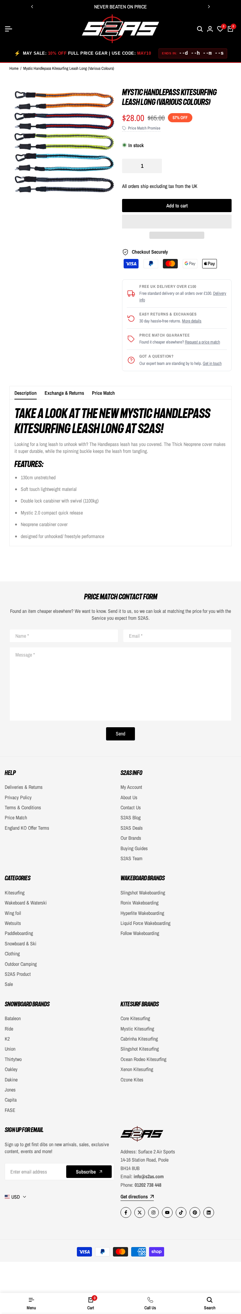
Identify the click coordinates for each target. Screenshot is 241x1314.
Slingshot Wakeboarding (142, 892)
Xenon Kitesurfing (136, 1069)
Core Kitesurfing (135, 1018)
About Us (128, 797)
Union (10, 1048)
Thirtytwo (13, 1059)
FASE (10, 1110)
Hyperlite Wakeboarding (142, 913)
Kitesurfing (14, 892)
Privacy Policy (18, 797)
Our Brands (130, 837)
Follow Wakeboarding (139, 933)
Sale (9, 984)
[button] (177, 221)
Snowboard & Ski (20, 943)
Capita (11, 1099)
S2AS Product (18, 973)
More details (191, 321)
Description (25, 392)
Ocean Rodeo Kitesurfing (143, 1059)
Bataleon (13, 1018)
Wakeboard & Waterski (26, 902)
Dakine (11, 1079)
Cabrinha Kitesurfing (139, 1038)
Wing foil (13, 913)
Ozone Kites (131, 1079)
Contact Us (130, 807)
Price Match (103, 392)
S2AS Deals (131, 827)
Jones (10, 1089)
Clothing (12, 953)
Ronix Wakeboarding (139, 902)
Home (14, 68)
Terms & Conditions (23, 807)
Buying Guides (134, 848)
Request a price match (202, 342)
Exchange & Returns (64, 392)
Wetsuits (13, 923)
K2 (7, 1038)
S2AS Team (131, 858)
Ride (9, 1028)
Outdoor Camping (21, 963)
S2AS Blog (130, 817)
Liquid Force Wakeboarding (145, 923)
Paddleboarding (19, 933)
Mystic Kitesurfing (137, 1028)
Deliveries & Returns (24, 786)
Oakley (11, 1069)
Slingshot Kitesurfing (139, 1048)
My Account (131, 786)
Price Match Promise (144, 128)
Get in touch (212, 363)
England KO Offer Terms (27, 827)
